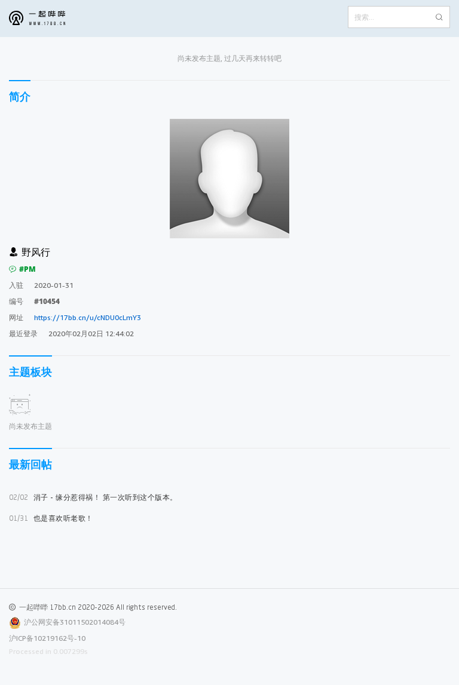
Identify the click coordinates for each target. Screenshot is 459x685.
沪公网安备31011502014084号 (75, 622)
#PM (27, 269)
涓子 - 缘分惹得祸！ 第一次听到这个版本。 (93, 497)
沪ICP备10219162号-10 (47, 638)
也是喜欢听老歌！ (51, 518)
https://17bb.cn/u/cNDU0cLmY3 (87, 317)
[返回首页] (46, 18)
